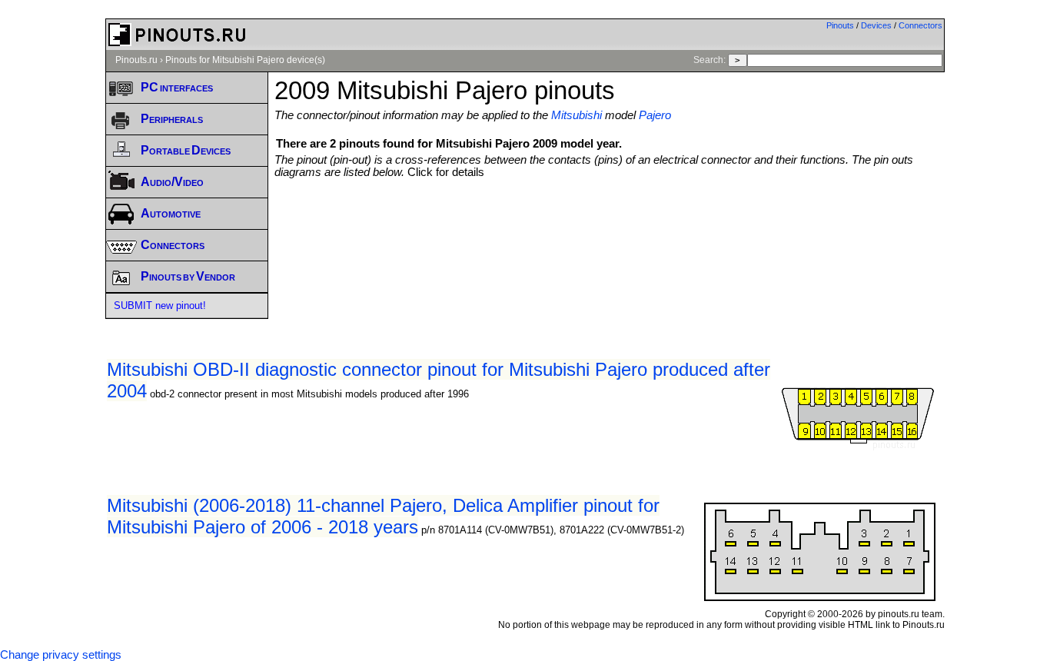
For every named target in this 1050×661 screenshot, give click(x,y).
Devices (876, 25)
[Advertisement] (609, 220)
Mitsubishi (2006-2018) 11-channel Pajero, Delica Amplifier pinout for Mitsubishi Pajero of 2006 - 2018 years (383, 516)
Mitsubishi (576, 115)
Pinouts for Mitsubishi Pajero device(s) (245, 60)
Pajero (655, 115)
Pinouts (840, 25)
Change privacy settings (60, 655)
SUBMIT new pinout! (160, 305)
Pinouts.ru (136, 60)
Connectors (920, 25)
